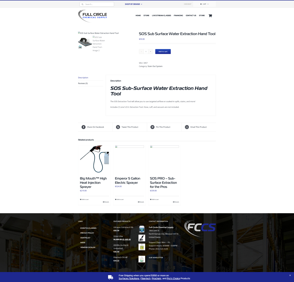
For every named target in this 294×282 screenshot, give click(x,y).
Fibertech (145, 278)
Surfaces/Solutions (129, 278)
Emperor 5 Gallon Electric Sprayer (127, 180)
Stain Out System (155, 66)
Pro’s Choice (173, 278)
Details (107, 202)
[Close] (290, 275)
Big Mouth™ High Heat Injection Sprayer (93, 182)
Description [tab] (83, 77)
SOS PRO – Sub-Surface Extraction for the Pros (163, 182)
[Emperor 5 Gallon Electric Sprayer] (129, 159)
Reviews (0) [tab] (83, 83)
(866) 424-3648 (161, 249)
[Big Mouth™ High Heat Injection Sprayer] (94, 159)
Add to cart (163, 51)
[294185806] (107, 33)
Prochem (156, 278)
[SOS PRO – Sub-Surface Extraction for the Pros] (164, 159)
